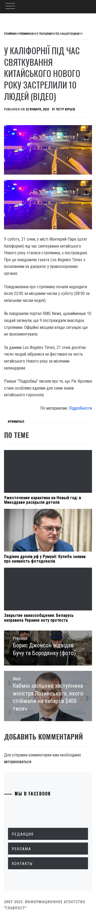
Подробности (80, 408)
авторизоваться (17, 761)
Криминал (16, 422)
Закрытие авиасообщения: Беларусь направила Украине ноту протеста (39, 618)
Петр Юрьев (65, 109)
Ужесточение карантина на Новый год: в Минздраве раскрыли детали (42, 500)
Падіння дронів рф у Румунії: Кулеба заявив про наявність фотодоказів (45, 559)
